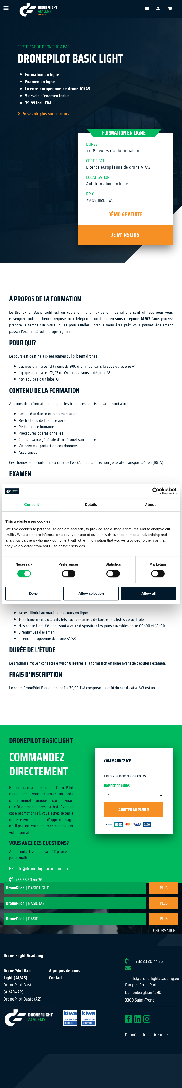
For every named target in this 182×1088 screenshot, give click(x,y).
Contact (56, 977)
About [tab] (150, 505)
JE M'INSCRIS (125, 234)
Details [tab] (91, 505)
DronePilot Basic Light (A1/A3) (18, 974)
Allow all (148, 593)
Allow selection (91, 593)
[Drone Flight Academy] (38, 9)
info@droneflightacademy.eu (41, 868)
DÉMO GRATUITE (125, 214)
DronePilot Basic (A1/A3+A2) (18, 988)
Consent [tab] (31, 505)
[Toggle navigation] (5, 8)
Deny (33, 593)
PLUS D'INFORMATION (164, 889)
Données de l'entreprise (146, 1034)
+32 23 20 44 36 (149, 961)
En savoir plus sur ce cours (45, 114)
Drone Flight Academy (23, 955)
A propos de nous (64, 970)
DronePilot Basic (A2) (22, 999)
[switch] (68, 573)
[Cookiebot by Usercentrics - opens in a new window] (156, 490)
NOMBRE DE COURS (117, 786)
